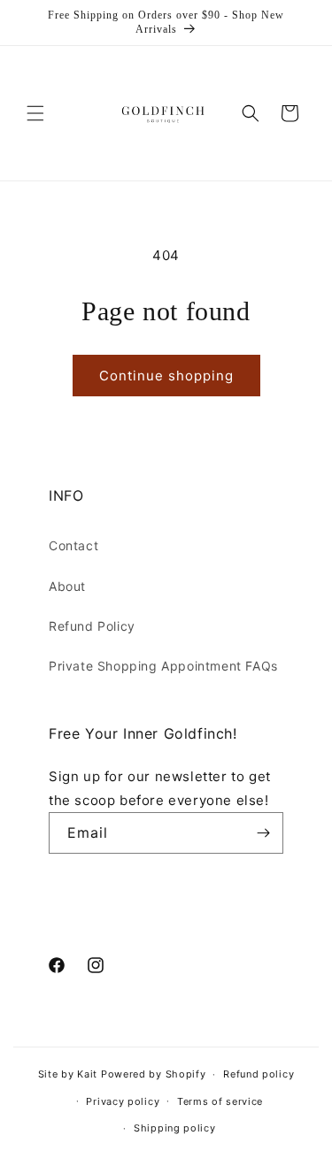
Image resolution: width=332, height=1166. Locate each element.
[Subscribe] (262, 833)
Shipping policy (175, 1128)
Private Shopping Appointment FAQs (163, 665)
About (67, 586)
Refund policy (258, 1074)
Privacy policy (122, 1101)
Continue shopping (166, 375)
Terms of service (220, 1101)
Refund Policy (92, 625)
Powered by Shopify (153, 1074)
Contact (73, 545)
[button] (35, 113)
